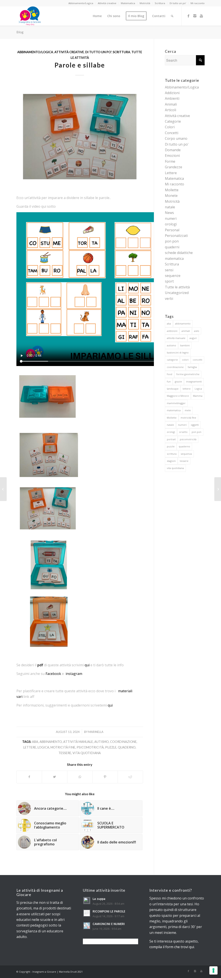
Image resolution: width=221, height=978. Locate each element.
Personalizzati (176, 235)
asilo (196, 330)
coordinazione (123, 742)
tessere (64, 753)
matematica (174, 410)
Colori (170, 127)
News (169, 212)
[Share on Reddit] (130, 777)
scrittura (172, 453)
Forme (170, 161)
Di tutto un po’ (178, 3)
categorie (172, 359)
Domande (173, 150)
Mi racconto (198, 3)
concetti (197, 359)
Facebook (53, 673)
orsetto (183, 432)
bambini (185, 345)
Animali (171, 104)
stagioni (171, 461)
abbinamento (50, 742)
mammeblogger (176, 403)
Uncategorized (177, 292)
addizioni (172, 330)
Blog (20, 32)
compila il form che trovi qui (171, 946)
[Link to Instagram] (195, 16)
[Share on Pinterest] (105, 777)
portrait (171, 439)
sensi (169, 270)
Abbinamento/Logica (80, 3)
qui (87, 665)
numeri (171, 218)
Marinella (95, 732)
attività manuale (78, 742)
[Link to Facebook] (188, 16)
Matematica (128, 3)
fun (169, 381)
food (169, 374)
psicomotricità (90, 747)
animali (186, 330)
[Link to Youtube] (201, 16)
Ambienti (172, 98)
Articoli (170, 110)
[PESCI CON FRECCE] (217, 489)
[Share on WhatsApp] (79, 777)
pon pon (172, 241)
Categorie (173, 121)
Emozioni (172, 155)
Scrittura (160, 3)
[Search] (172, 16)
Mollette (171, 190)
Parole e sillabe (80, 65)
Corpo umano (176, 138)
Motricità (145, 3)
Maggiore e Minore (178, 395)
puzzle (111, 747)
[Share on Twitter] (54, 777)
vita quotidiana (87, 753)
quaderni (172, 247)
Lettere (171, 172)
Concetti (171, 132)
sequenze (172, 275)
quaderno (127, 747)
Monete (171, 195)
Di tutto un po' (98, 52)
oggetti (195, 424)
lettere (29, 747)
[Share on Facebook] (29, 777)
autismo (101, 742)
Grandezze (173, 167)
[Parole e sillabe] (79, 136)
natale (170, 207)
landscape (172, 388)
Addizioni (172, 92)
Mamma (197, 395)
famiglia (192, 367)
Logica (43, 747)
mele (188, 410)
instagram (74, 673)
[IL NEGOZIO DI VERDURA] (3, 489)
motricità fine (63, 747)
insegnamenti (194, 381)
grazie (178, 381)
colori (185, 359)
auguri (193, 338)
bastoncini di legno (178, 352)
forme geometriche (187, 374)
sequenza (186, 453)
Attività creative (107, 3)
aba (35, 742)
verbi (169, 298)
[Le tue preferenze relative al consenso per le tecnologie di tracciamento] (213, 970)
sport (169, 281)
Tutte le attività (177, 287)
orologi (171, 224)
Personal (172, 230)
